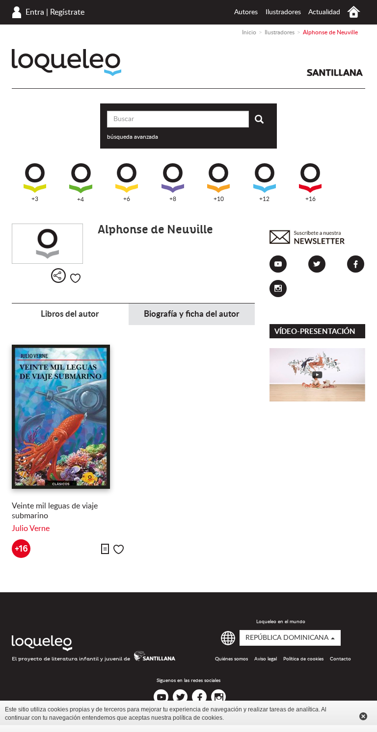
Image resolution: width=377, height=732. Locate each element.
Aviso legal (265, 658)
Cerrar (363, 716)
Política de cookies (303, 658)
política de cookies (197, 717)
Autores (246, 12)
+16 (310, 199)
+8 (172, 199)
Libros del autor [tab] (70, 314)
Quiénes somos (231, 658)
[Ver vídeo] (317, 375)
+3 (34, 199)
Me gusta (75, 278)
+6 (126, 199)
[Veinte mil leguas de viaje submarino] (69, 417)
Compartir (58, 275)
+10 (219, 199)
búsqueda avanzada (132, 137)
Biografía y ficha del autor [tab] (191, 314)
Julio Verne (31, 528)
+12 (264, 199)
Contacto (340, 658)
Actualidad (324, 12)
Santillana (335, 72)
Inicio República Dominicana (353, 12)
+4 (80, 199)
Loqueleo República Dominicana (66, 62)
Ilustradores (283, 12)
